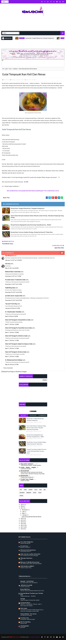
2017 (22, 508)
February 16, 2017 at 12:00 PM (13, 260)
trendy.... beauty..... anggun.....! (29, 467)
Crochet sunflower (25, 586)
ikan (10, 68)
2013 (22, 523)
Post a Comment (8, 368)
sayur (34, 492)
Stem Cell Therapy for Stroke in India (15, 352)
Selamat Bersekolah (25, 543)
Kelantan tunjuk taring (25, 567)
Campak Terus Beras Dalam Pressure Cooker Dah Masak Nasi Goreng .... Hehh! (36, 451)
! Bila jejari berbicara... (26, 558)
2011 (22, 527)
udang (21, 495)
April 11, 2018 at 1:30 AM (12, 332)
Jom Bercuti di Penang (26, 615)
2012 (22, 525)
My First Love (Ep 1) (25, 547)
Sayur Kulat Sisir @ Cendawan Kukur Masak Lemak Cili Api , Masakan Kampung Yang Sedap (37, 216)
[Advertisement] (33, 25)
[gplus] (48, 1)
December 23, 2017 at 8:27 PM (13, 300)
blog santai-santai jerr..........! (29, 464)
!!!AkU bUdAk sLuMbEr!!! (27, 566)
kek (44, 489)
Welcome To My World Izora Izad (29, 562)
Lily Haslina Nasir (25, 602)
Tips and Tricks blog (11, 303)
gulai (6, 68)
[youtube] (60, 1)
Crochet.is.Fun (24, 618)
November (25, 509)
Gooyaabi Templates (34, 637)
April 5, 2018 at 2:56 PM (11, 316)
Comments (42, 415)
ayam (25, 489)
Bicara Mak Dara (25, 589)
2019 (22, 504)
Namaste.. (22, 627)
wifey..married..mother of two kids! (30, 554)
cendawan (56, 38)
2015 (22, 520)
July (23, 511)
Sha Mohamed (9, 255)
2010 (22, 529)
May (23, 513)
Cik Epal (22, 598)
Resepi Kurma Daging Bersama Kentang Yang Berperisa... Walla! (31, 225)
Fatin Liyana (23, 608)
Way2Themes (16, 637)
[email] (57, 1)
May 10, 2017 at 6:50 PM (11, 268)
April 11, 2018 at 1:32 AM (12, 356)
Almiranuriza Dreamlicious (28, 550)
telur (39, 492)
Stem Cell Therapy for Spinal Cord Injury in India (18, 344)
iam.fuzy (7, 263)
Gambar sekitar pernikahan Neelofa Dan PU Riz (32, 590)
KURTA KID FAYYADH (26, 468)
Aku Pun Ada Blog (25, 622)
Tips (21, 489)
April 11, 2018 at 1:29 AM (12, 324)
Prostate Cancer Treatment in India (15, 279)
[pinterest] (63, 1)
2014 (22, 522)
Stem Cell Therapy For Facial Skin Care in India (18, 328)
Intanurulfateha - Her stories (28, 614)
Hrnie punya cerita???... (26, 551)
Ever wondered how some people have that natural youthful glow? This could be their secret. (33, 190)
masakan (14, 38)
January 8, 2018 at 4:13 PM (12, 308)
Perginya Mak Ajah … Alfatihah (27, 596)
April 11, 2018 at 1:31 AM (12, 340)
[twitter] (42, 1)
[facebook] (45, 1)
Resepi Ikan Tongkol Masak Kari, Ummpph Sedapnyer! (32, 38)
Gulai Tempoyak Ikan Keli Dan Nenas (31, 516)
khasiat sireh (23, 623)
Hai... (21, 559)
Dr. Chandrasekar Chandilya (13, 312)
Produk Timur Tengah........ (28, 479)
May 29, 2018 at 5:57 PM (11, 364)
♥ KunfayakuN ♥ (24, 626)
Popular (33, 415)
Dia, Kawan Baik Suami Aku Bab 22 (29, 582)
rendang (28, 492)
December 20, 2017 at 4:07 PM (13, 292)
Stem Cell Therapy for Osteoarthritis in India (17, 320)
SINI (27, 182)
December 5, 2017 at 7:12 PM (13, 276)
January (24, 515)
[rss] (54, 1)
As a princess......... (25, 546)
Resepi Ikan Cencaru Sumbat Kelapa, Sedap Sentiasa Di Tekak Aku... (32, 232)
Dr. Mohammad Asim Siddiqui (13, 360)
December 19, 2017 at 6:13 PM (13, 284)
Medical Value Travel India (12, 271)
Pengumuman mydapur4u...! (27, 477)
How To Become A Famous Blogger (29, 555)
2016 (22, 518)
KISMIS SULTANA (25, 480)
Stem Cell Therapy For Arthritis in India (16, 336)
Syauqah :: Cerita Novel (27, 581)
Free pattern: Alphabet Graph (27, 619)
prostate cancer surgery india (13, 295)
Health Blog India (10, 287)
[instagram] (51, 1)
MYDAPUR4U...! (25, 475)
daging (30, 489)
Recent (23, 415)
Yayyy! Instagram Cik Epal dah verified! (29, 600)
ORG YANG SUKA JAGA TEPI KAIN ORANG (31, 563)
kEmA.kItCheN (25, 471)
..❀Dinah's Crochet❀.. (26, 585)
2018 (22, 506)
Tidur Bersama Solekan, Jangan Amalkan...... (32, 465)
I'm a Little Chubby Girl (26, 542)
